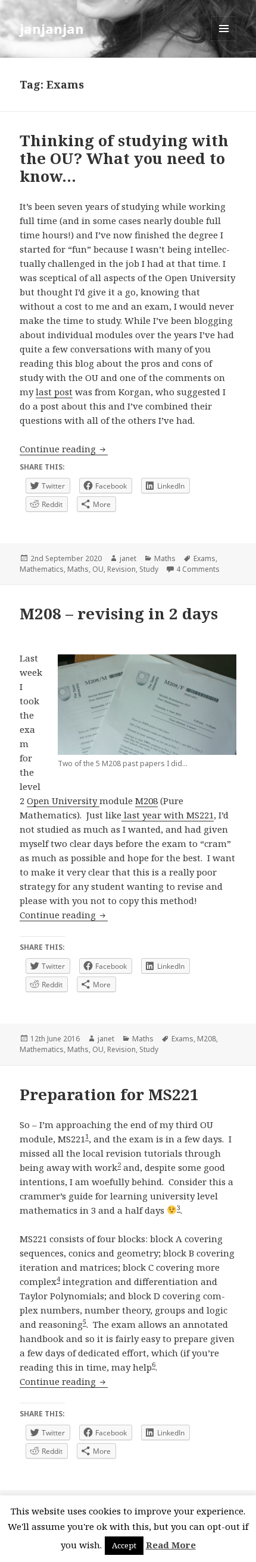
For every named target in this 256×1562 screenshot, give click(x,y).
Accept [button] (124, 1545)
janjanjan (52, 28)
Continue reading (64, 449)
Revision (121, 569)
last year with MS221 (167, 815)
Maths (165, 558)
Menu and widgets (224, 40)
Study (148, 569)
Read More (171, 1545)
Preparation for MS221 (109, 1094)
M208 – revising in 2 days (119, 613)
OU (98, 569)
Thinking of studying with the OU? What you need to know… (124, 158)
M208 (146, 801)
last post (54, 392)
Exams (204, 558)
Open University (63, 801)
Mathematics (42, 569)
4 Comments (198, 569)
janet (128, 558)
